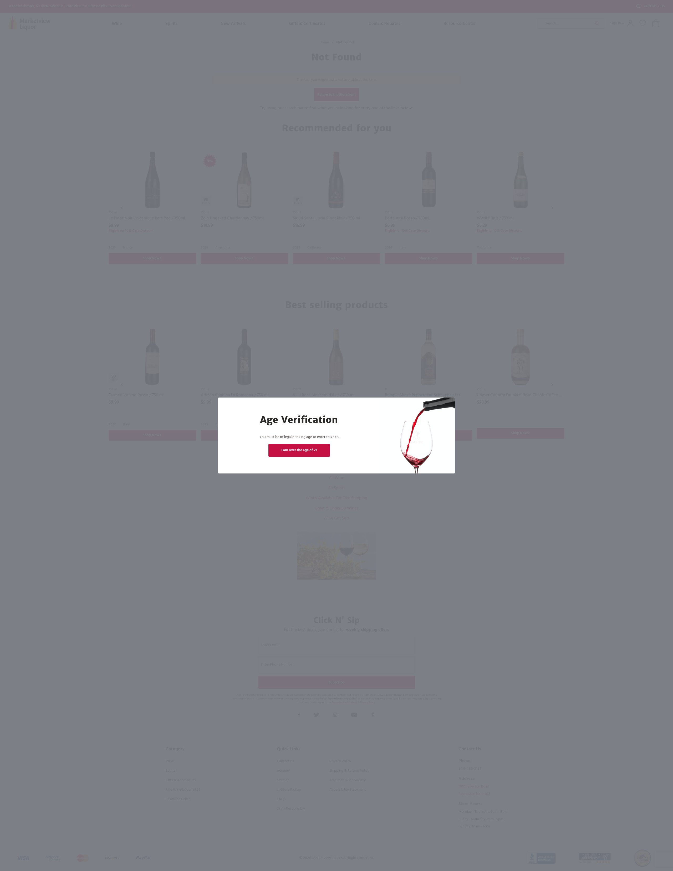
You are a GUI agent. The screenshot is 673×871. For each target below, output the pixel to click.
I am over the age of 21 (299, 450)
